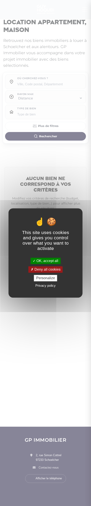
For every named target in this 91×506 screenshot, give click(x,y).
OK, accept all (47, 261)
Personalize (45, 278)
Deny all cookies (47, 269)
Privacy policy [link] (45, 286)
